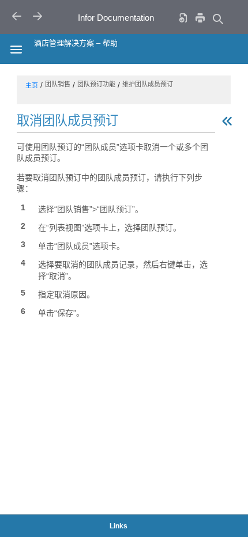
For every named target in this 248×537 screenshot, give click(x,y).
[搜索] (217, 18)
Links (118, 526)
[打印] (200, 17)
